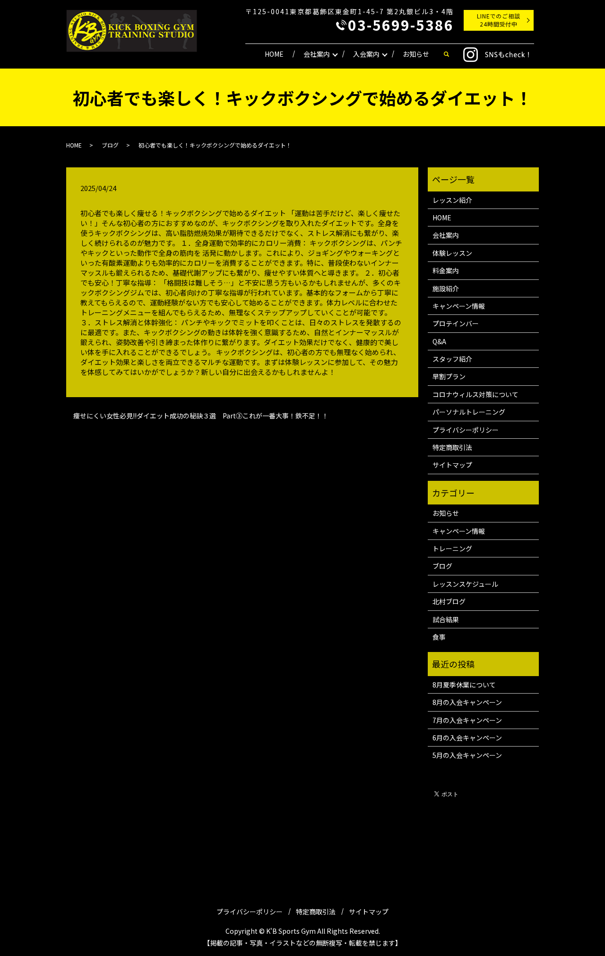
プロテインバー (455, 323)
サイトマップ (452, 464)
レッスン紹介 (452, 200)
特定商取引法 (452, 447)
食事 (439, 637)
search (446, 54)
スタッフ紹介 (452, 359)
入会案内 (366, 54)
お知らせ (416, 54)
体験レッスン (452, 253)
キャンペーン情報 (458, 306)
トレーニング (452, 548)
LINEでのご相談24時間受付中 (499, 20)
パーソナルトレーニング (468, 412)
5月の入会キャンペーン (467, 755)
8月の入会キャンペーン (467, 702)
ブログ (110, 145)
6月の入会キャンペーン (467, 737)
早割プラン (449, 376)
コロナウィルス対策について (475, 394)
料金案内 (445, 270)
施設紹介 (445, 288)
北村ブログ (449, 601)
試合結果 (445, 619)
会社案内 (316, 54)
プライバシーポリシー (465, 430)
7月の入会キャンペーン (467, 720)
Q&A (439, 341)
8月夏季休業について (464, 684)
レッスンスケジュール (465, 584)
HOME (274, 54)
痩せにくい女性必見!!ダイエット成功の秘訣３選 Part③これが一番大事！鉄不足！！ (200, 415)
